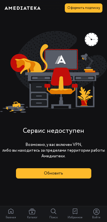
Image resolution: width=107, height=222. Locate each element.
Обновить (53, 173)
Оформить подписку (83, 7)
